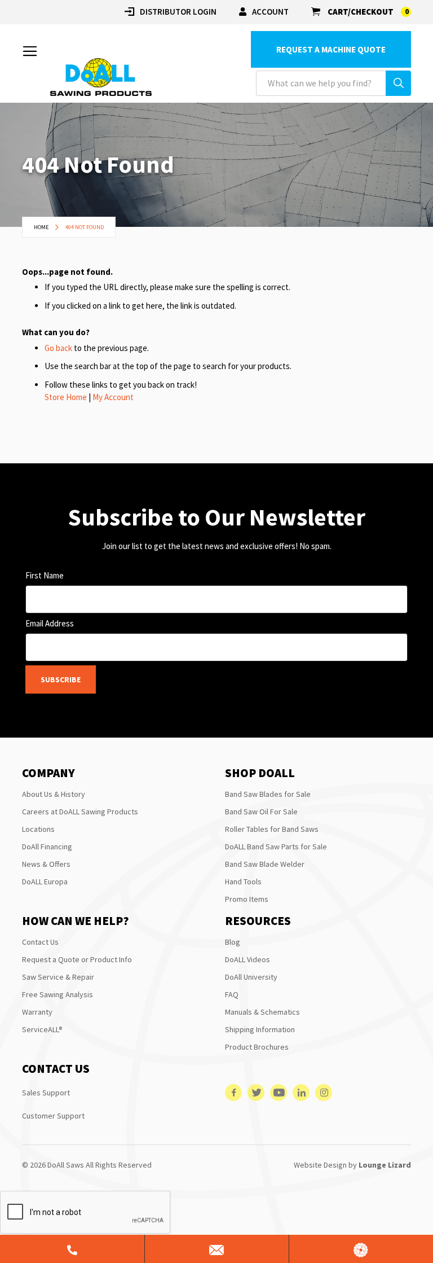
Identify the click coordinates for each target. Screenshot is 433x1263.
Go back (58, 348)
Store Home (66, 397)
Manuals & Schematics (262, 1012)
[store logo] (101, 77)
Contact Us (40, 942)
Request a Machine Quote (331, 49)
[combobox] (333, 83)
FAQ (231, 994)
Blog (232, 942)
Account (270, 11)
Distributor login (178, 11)
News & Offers (46, 864)
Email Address (49, 623)
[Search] (398, 83)
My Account (113, 397)
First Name (44, 575)
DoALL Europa (45, 881)
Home (42, 227)
